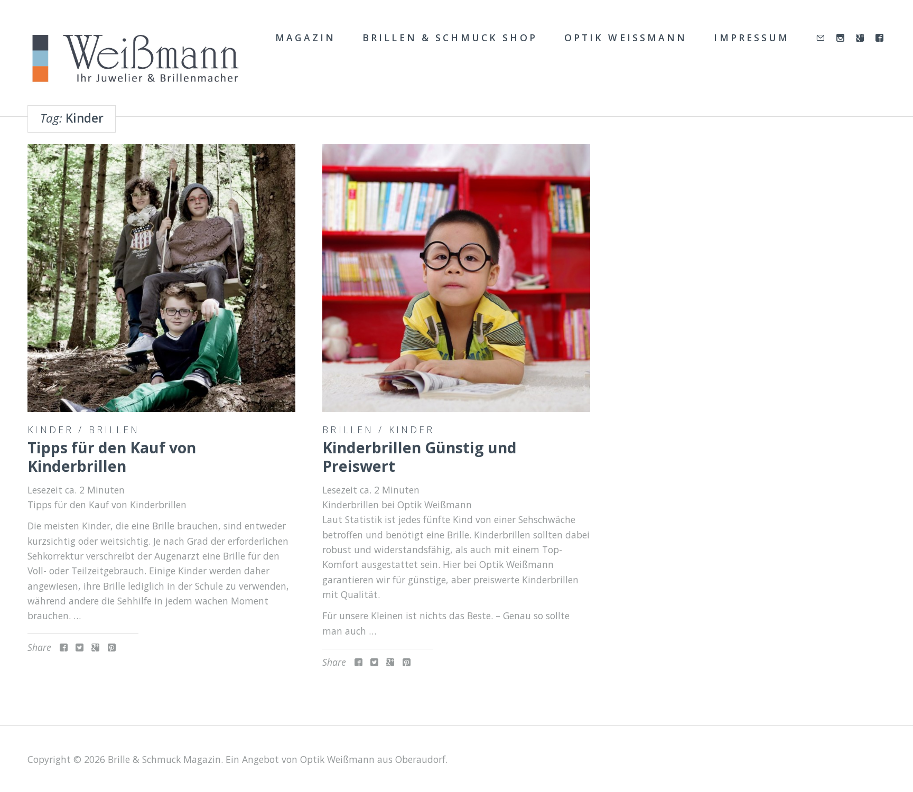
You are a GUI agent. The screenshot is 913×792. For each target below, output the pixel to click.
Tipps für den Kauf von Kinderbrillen (111, 456)
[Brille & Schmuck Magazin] (134, 59)
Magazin (305, 37)
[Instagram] (841, 38)
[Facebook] (880, 38)
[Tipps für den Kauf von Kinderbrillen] (161, 278)
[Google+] (861, 38)
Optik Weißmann (625, 37)
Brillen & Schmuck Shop (449, 37)
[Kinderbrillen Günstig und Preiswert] (456, 278)
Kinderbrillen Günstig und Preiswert (419, 456)
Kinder (50, 429)
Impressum (751, 37)
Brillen (114, 429)
